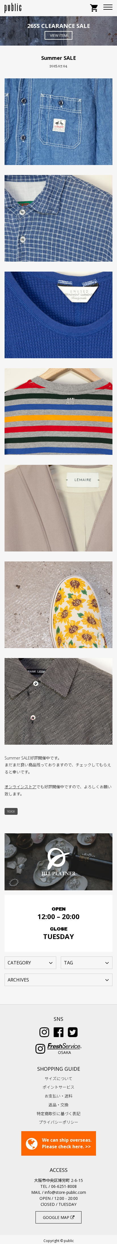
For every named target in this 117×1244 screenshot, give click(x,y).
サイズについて (58, 1078)
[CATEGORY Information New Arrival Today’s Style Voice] (30, 962)
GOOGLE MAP (56, 1217)
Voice (11, 811)
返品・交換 (58, 1104)
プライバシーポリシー (58, 1122)
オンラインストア (20, 786)
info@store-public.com (65, 1192)
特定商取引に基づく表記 (58, 1113)
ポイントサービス (58, 1087)
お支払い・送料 (58, 1096)
